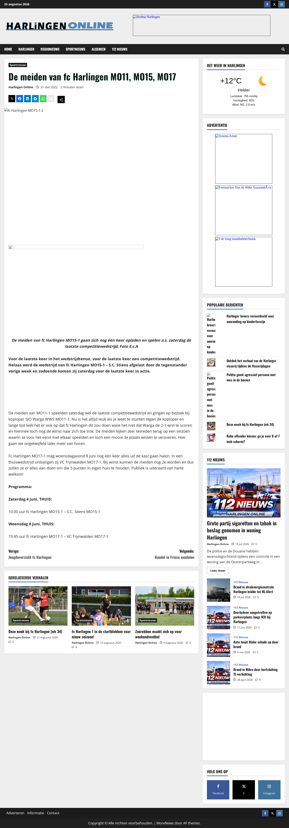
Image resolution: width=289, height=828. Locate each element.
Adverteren (15, 813)
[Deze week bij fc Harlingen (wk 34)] (37, 606)
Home (8, 49)
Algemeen (99, 49)
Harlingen (26, 49)
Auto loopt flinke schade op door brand (218, 645)
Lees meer (219, 571)
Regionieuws (50, 49)
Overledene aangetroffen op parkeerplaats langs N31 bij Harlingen (218, 617)
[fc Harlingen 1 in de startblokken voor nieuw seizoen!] (101, 606)
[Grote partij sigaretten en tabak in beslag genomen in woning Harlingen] (244, 493)
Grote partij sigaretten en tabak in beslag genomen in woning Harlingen (242, 530)
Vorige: (29, 554)
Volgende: (174, 554)
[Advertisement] (101, 392)
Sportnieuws (75, 49)
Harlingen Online (20, 87)
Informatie (35, 813)
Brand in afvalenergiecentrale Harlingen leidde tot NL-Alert (218, 590)
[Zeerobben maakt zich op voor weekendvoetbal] (164, 606)
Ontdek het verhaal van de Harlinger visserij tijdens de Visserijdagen (251, 363)
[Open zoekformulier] (283, 49)
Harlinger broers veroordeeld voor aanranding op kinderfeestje (250, 318)
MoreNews (165, 823)
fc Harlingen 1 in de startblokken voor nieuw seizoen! (101, 634)
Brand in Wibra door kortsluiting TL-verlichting (218, 672)
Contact (53, 813)
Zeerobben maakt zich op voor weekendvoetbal (158, 634)
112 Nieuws (119, 49)
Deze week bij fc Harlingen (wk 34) (35, 631)
